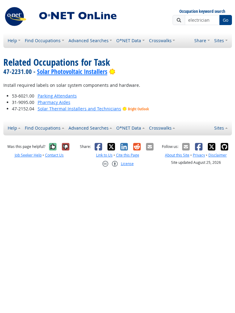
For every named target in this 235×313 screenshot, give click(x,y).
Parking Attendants (57, 96)
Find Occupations (43, 40)
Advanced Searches (89, 40)
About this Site (177, 155)
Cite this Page (127, 155)
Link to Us (104, 155)
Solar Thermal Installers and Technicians (79, 109)
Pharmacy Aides (54, 102)
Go (225, 20)
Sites (219, 40)
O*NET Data (128, 40)
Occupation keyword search (202, 11)
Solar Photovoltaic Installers (72, 71)
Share (200, 40)
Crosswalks (160, 40)
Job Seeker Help (28, 155)
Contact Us (54, 155)
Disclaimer (217, 155)
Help (12, 40)
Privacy (199, 155)
